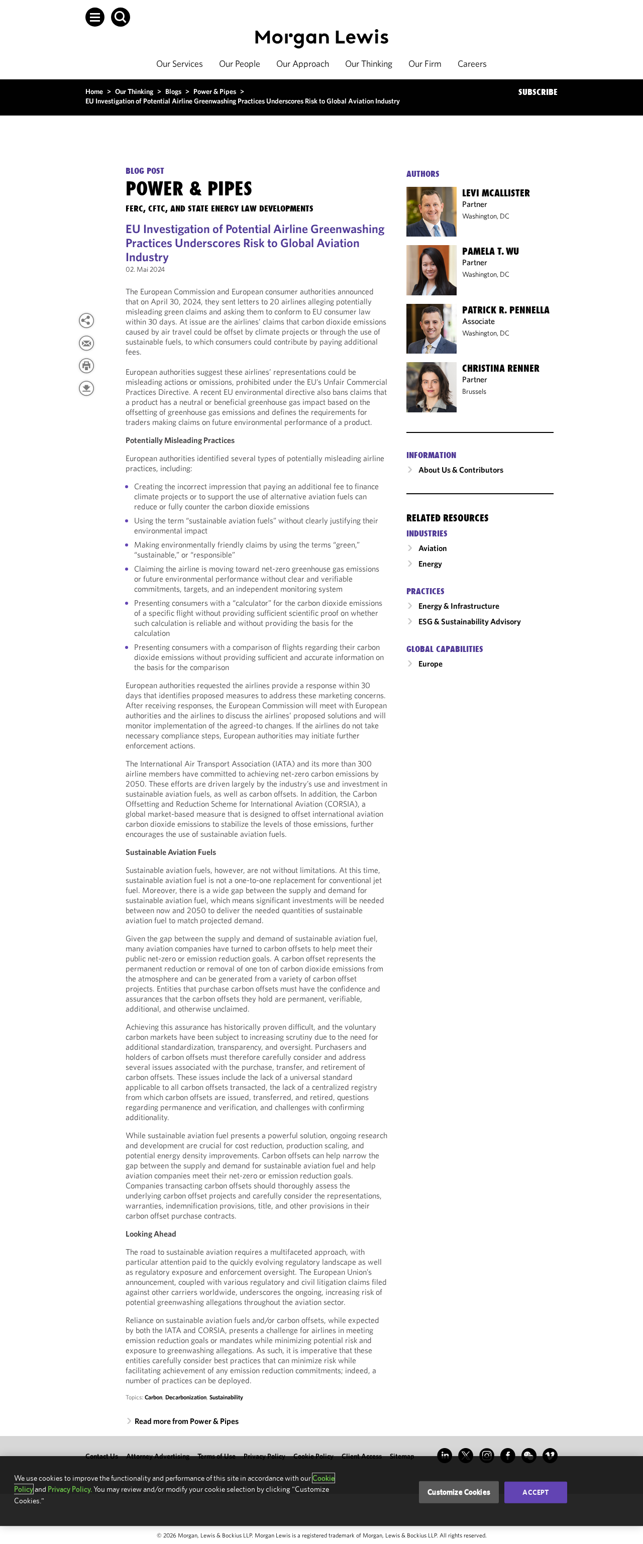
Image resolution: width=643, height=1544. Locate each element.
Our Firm (425, 63)
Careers (472, 63)
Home (94, 91)
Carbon (153, 1397)
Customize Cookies (458, 1492)
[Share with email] (86, 343)
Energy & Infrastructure (458, 606)
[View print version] (86, 365)
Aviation (432, 548)
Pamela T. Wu (490, 251)
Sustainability (226, 1397)
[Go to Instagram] (486, 1455)
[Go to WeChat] (529, 1455)
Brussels (474, 391)
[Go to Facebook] (507, 1455)
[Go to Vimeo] (550, 1455)
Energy (430, 564)
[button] (94, 17)
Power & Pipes (214, 91)
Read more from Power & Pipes (187, 1421)
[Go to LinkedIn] (444, 1455)
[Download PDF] (86, 388)
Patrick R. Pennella (506, 309)
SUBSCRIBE (538, 92)
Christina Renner (501, 368)
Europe (430, 663)
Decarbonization (185, 1397)
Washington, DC (485, 215)
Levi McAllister (496, 192)
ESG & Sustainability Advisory (469, 621)
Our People (239, 63)
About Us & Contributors (460, 470)
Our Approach (302, 63)
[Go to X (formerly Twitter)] (465, 1455)
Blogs (173, 91)
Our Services (179, 63)
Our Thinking (368, 63)
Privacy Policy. (70, 1489)
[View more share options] (86, 320)
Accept (535, 1492)
